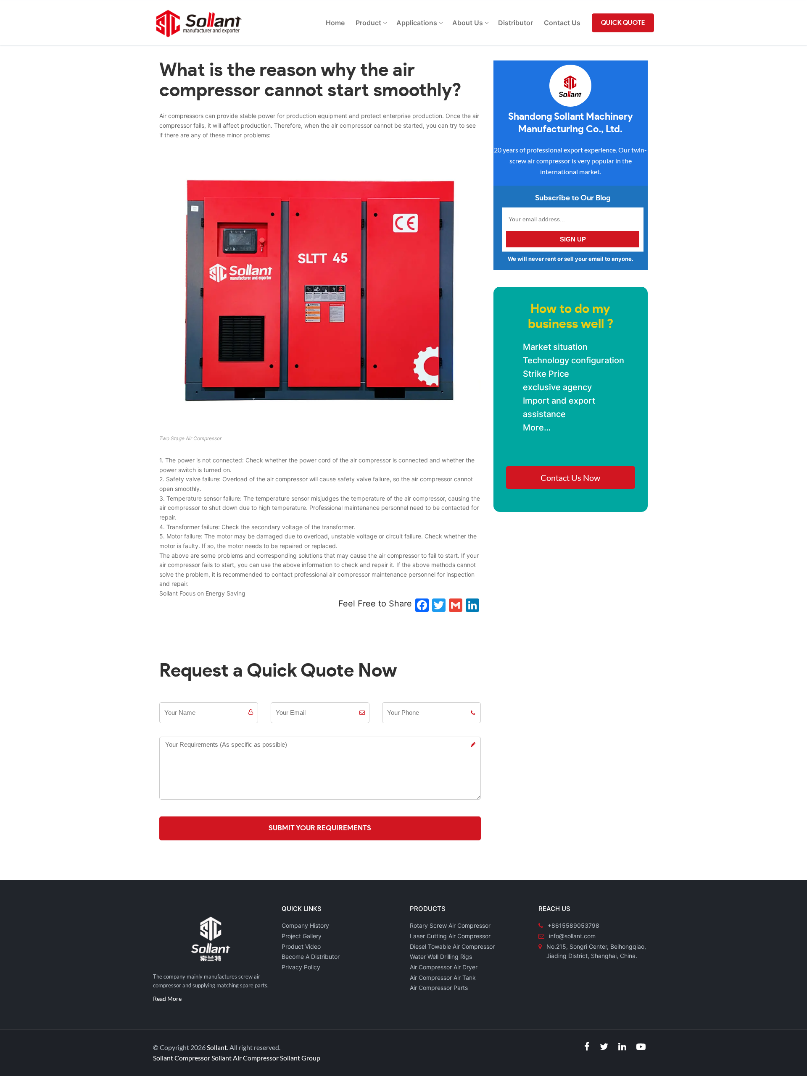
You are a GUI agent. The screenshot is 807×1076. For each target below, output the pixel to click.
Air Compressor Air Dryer (443, 967)
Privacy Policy (301, 967)
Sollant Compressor (181, 1058)
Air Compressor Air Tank (443, 977)
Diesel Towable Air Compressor (452, 946)
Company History (305, 925)
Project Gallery (302, 936)
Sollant (217, 1047)
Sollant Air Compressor (245, 1058)
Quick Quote (623, 23)
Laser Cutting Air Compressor (450, 936)
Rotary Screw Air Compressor (450, 925)
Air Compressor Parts (439, 987)
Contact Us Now (570, 477)
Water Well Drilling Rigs (441, 956)
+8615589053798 (573, 925)
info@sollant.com (572, 936)
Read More (167, 998)
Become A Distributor (311, 956)
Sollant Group (300, 1058)
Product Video (301, 946)
